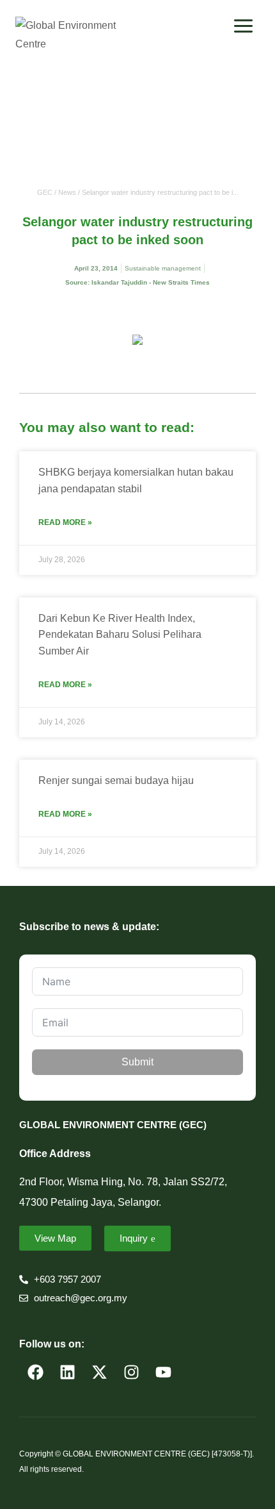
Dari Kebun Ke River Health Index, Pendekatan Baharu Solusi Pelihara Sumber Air (119, 634)
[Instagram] (131, 1372)
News (67, 192)
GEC (44, 192)
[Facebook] (35, 1372)
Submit (137, 1061)
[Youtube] (163, 1372)
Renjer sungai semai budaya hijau (116, 780)
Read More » (65, 522)
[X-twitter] (99, 1372)
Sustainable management (163, 268)
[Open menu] (243, 25)
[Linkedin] (67, 1372)
